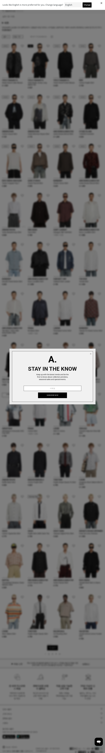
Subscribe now (52, 395)
